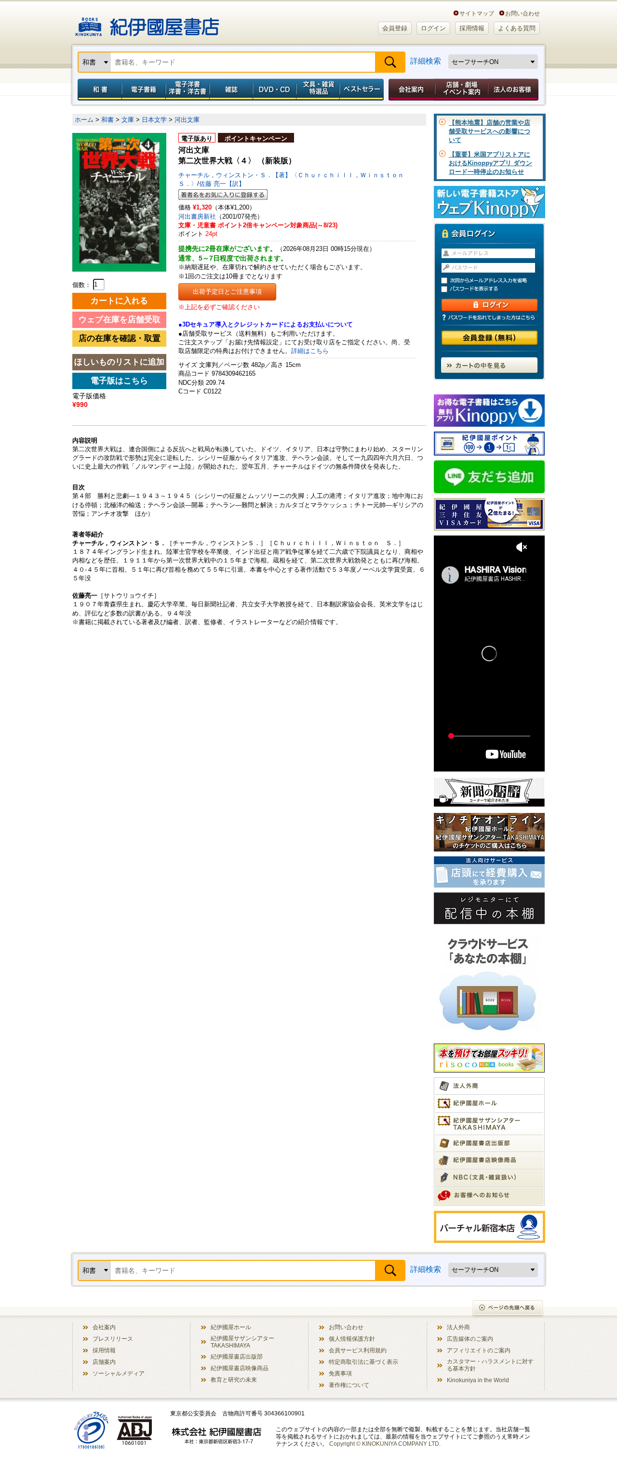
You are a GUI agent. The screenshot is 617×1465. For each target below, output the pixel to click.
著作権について (349, 1385)
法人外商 (458, 1327)
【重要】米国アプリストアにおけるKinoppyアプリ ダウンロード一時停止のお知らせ (490, 163)
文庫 (127, 119)
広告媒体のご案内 (470, 1338)
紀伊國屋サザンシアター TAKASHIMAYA (242, 1341)
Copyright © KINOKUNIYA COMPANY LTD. (385, 1443)
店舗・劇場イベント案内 (461, 89)
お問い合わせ (522, 13)
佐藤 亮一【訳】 (222, 183)
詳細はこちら (310, 350)
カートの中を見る (489, 365)
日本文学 (154, 119)
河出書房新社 (197, 216)
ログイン (433, 28)
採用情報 (471, 28)
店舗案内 (104, 1362)
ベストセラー (363, 89)
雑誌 (231, 89)
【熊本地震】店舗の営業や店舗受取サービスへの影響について (489, 131)
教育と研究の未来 (234, 1379)
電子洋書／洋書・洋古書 (187, 89)
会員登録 (394, 28)
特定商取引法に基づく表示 (363, 1362)
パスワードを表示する (493, 289)
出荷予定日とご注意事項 (227, 291)
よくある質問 (517, 28)
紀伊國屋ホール (231, 1327)
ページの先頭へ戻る (508, 1309)
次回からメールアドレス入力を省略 (493, 280)
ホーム (84, 119)
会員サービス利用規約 (358, 1350)
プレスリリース (113, 1338)
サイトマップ (476, 13)
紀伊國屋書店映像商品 (239, 1368)
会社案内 (410, 89)
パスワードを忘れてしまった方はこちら (489, 317)
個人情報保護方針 (352, 1338)
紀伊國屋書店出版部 (237, 1356)
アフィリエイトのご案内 (478, 1350)
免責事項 (340, 1373)
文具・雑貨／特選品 (318, 89)
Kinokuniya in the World (478, 1380)
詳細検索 (425, 61)
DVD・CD (274, 89)
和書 (97, 89)
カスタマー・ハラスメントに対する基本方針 (490, 1365)
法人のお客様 (513, 89)
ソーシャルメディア (119, 1373)
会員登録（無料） (489, 337)
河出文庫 (187, 119)
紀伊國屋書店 (147, 23)
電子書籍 (143, 89)
